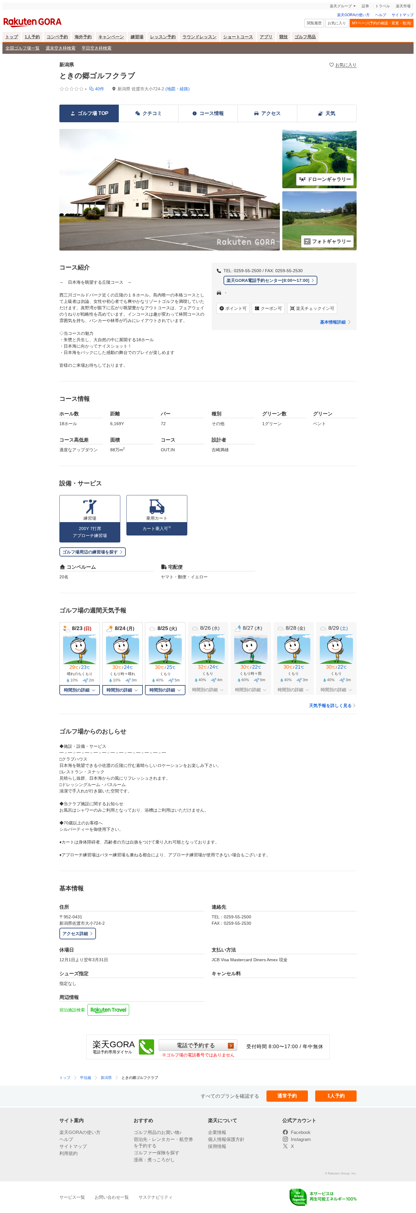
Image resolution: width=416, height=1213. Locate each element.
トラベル (382, 6)
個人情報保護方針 (226, 1139)
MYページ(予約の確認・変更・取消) (381, 23)
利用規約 (68, 1153)
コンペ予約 (57, 36)
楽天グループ (341, 6)
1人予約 (32, 36)
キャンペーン (111, 36)
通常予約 (287, 1095)
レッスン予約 (163, 36)
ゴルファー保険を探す (156, 1152)
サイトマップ (403, 15)
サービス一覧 (72, 1197)
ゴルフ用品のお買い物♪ (158, 1132)
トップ (11, 36)
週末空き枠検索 (61, 48)
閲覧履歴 (314, 23)
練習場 (137, 36)
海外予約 (83, 36)
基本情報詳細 (333, 322)
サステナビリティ (156, 1197)
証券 (365, 6)
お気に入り (337, 23)
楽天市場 (403, 6)
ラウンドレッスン (199, 36)
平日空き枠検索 (96, 48)
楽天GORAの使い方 (353, 15)
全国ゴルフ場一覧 (22, 48)
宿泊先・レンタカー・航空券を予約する (163, 1142)
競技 (283, 36)
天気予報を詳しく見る (330, 705)
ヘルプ (380, 15)
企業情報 (217, 1132)
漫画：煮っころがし (154, 1159)
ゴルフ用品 (305, 36)
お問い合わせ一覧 (112, 1197)
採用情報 (217, 1146)
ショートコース (238, 36)
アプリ (266, 36)
